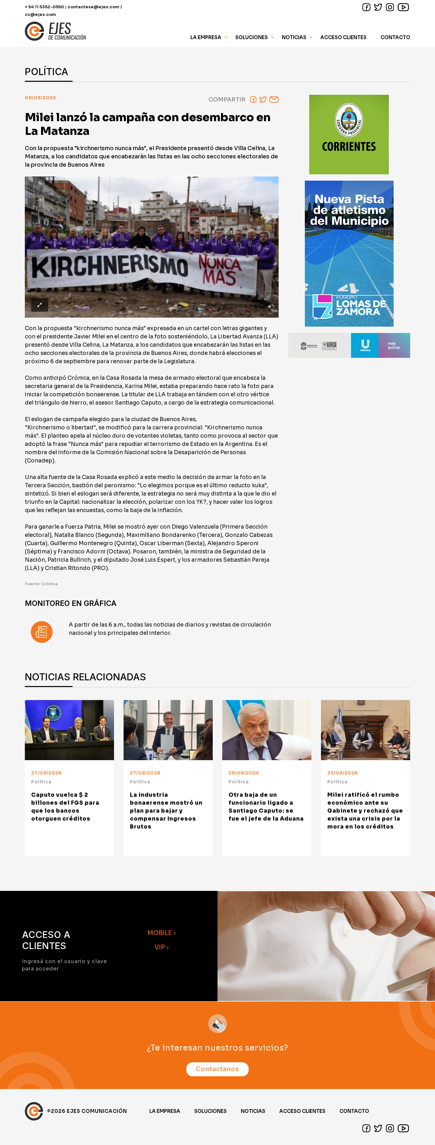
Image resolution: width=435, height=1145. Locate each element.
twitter (378, 7)
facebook (366, 7)
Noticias (294, 37)
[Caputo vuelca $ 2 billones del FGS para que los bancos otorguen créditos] (69, 730)
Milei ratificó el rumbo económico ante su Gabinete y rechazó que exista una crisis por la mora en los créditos (365, 811)
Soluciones (210, 1111)
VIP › (161, 947)
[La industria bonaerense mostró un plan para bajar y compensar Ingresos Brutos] (168, 730)
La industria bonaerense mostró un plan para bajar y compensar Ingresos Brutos (166, 811)
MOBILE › (161, 933)
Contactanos (217, 1069)
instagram (390, 7)
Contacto (395, 37)
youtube (403, 7)
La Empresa (164, 1111)
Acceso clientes (302, 1111)
